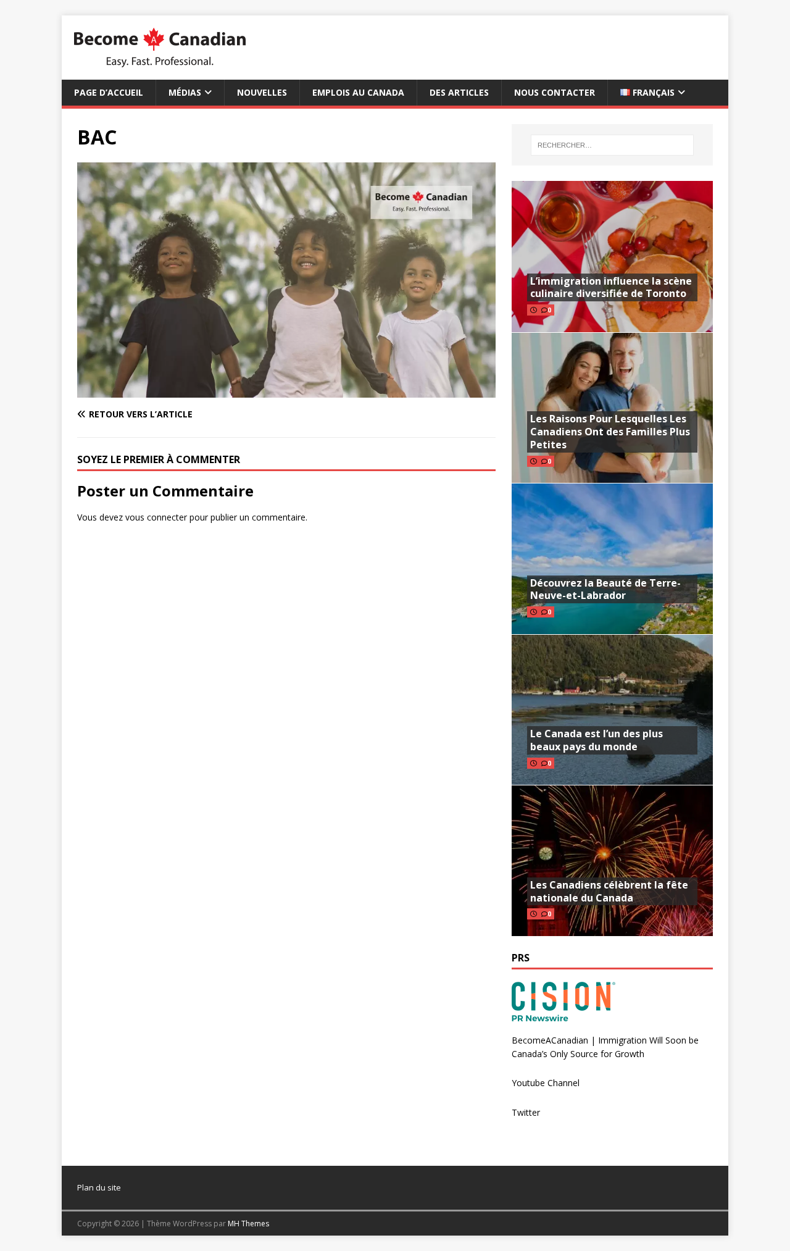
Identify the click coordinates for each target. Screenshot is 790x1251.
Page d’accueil (108, 92)
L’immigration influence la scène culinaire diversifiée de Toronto (611, 287)
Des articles (459, 92)
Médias (184, 92)
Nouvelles (262, 92)
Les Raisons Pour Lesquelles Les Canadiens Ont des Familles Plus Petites (610, 431)
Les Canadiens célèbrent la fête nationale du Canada (609, 891)
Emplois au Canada (358, 92)
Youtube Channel (546, 1083)
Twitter (526, 1112)
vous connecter (156, 517)
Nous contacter (554, 92)
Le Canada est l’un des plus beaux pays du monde (596, 740)
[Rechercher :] (612, 145)
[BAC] (286, 390)
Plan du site (99, 1187)
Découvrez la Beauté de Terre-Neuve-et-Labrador (605, 589)
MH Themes (248, 1223)
